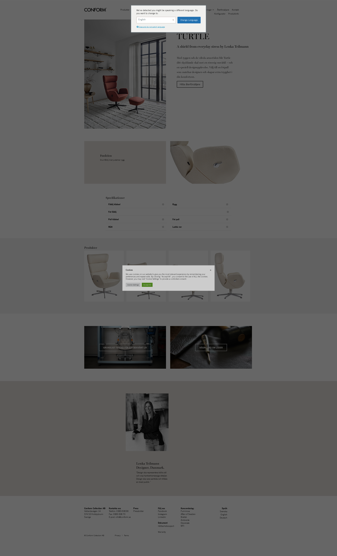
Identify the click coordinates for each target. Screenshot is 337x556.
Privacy (117, 535)
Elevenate (185, 523)
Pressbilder (138, 511)
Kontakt (235, 10)
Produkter (124, 10)
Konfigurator (219, 14)
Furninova (185, 511)
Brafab (184, 517)
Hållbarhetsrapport (166, 526)
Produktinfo (233, 14)
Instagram (162, 514)
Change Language (189, 20)
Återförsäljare (223, 10)
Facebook (162, 511)
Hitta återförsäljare (190, 84)
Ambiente (185, 520)
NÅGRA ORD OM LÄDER (211, 347)
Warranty (162, 532)
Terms (126, 535)
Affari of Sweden (188, 514)
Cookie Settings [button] (133, 285)
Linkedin (162, 517)
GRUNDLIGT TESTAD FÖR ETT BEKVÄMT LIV (125, 347)
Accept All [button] (147, 285)
